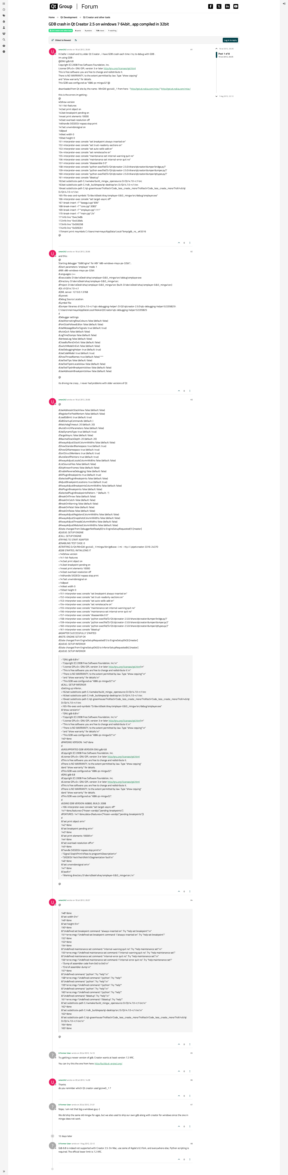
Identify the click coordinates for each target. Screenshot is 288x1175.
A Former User (64, 1053)
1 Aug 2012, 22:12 (87, 1143)
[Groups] (4, 33)
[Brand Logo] (74, 6)
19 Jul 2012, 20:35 (82, 49)
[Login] (284, 3)
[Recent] (4, 9)
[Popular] (4, 21)
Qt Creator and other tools (62, 30)
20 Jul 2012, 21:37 (87, 1104)
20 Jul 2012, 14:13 (87, 1053)
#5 (191, 1053)
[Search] (4, 39)
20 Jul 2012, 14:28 (82, 1079)
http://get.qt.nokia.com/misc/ (145, 89)
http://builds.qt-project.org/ (108, 1063)
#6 (191, 1079)
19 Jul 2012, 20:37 (82, 900)
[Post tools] (190, 242)
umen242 (62, 49)
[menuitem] (284, 3)
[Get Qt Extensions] (4, 45)
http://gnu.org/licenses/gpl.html (120, 68)
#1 (191, 49)
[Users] (4, 27)
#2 (191, 251)
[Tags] (4, 15)
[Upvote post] (179, 242)
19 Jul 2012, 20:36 (82, 251)
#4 (191, 900)
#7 (191, 1104)
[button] (4, 1171)
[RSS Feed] (76, 40)
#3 (191, 399)
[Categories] (4, 3)
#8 (191, 1143)
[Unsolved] (4, 51)
